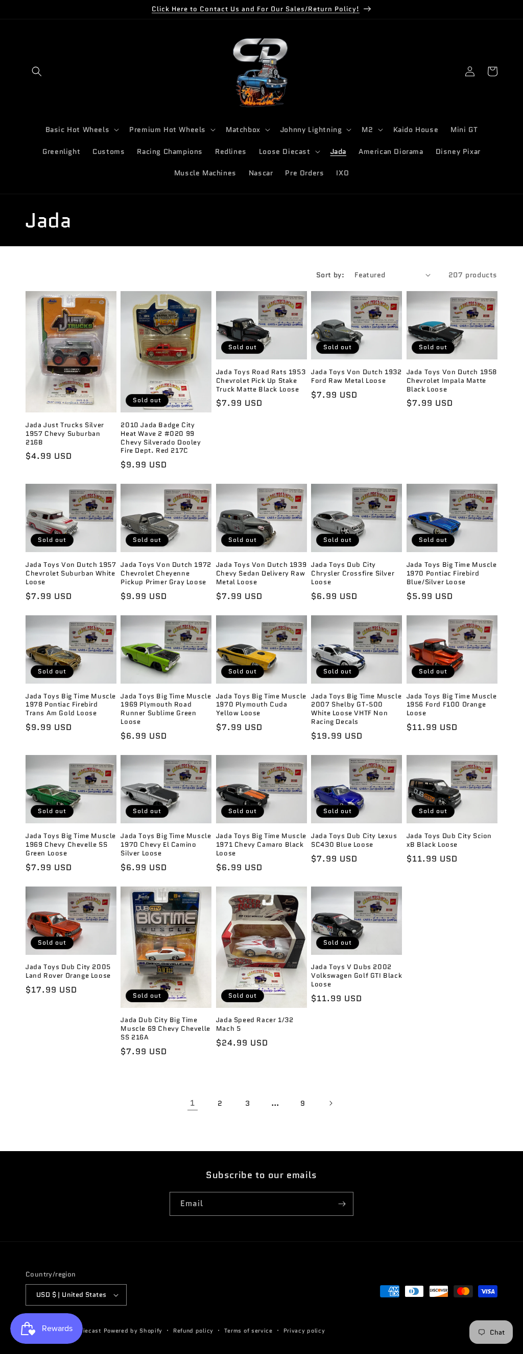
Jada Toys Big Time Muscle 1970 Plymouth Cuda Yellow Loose (261, 705)
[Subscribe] (341, 1204)
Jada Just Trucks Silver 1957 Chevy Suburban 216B (65, 434)
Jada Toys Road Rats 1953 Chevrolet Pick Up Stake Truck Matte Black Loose (260, 381)
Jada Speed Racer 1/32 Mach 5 (255, 1024)
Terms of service (248, 1330)
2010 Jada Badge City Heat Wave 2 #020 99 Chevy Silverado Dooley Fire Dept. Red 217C (161, 438)
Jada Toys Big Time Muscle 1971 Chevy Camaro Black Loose (261, 845)
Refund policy (193, 1330)
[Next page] (330, 1103)
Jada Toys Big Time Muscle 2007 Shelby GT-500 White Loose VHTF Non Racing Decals (356, 709)
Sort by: (330, 275)
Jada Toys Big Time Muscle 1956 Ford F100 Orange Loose (452, 705)
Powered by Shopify (133, 1330)
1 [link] (192, 1103)
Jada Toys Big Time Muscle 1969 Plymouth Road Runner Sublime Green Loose (166, 709)
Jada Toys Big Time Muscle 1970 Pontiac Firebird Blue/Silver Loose (452, 574)
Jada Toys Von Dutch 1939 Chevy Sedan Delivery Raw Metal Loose (261, 574)
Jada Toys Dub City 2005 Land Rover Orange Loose (68, 971)
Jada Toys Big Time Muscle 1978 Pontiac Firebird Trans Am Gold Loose (71, 705)
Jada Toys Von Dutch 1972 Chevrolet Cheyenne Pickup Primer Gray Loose (166, 574)
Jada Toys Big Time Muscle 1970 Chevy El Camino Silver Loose (166, 845)
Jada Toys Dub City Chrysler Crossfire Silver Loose (352, 574)
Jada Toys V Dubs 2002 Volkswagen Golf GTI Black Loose (356, 976)
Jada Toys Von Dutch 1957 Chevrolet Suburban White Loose (71, 574)
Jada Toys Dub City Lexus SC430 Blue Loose (354, 840)
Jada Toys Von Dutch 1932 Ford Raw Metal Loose (356, 376)
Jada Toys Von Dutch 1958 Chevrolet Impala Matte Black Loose (452, 381)
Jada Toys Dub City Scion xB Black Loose (449, 840)
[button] (37, 71)
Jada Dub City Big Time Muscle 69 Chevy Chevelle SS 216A (165, 1029)
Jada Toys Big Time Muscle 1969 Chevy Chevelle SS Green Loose (71, 845)
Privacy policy (304, 1330)
